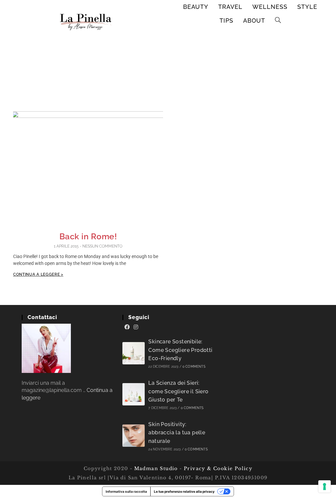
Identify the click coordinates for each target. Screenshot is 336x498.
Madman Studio (155, 468)
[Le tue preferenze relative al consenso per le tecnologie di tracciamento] (324, 486)
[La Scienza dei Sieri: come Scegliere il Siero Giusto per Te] (133, 394)
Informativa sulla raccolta (126, 491)
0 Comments (193, 366)
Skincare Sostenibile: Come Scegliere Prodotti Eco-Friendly (180, 349)
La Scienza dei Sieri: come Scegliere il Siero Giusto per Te (178, 391)
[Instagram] (136, 327)
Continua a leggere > (38, 274)
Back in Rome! (88, 236)
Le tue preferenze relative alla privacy (184, 491)
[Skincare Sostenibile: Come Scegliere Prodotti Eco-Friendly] (133, 353)
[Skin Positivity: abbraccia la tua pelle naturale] (133, 435)
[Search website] (278, 21)
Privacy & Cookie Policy (218, 468)
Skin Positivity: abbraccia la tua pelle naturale (176, 432)
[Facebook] (127, 327)
